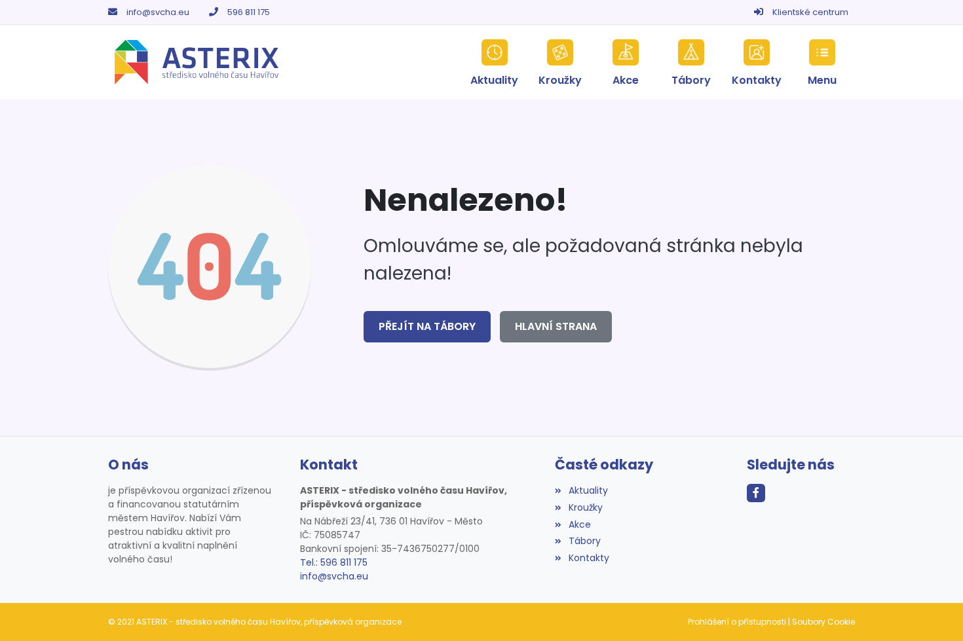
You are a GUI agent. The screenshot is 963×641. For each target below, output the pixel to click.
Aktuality (588, 490)
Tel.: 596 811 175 (334, 562)
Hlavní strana (556, 326)
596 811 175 (248, 12)
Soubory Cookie (823, 621)
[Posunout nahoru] (933, 611)
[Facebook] (756, 493)
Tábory (584, 540)
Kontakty (589, 557)
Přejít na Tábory (427, 326)
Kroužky (585, 507)
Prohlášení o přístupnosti (737, 621)
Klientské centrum (810, 12)
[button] (822, 62)
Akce (579, 524)
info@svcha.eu (157, 12)
